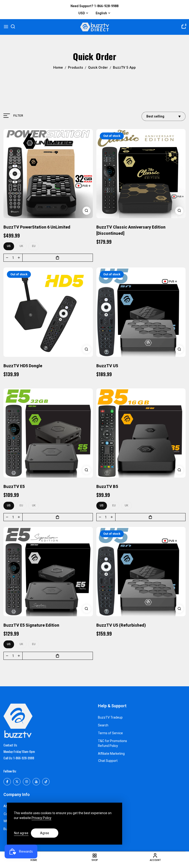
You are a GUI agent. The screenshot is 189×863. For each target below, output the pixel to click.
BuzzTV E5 (14, 486)
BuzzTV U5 (107, 365)
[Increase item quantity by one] (19, 257)
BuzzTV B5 (107, 486)
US (9, 246)
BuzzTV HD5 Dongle (22, 365)
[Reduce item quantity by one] (7, 257)
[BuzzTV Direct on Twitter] (17, 781)
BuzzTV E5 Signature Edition (31, 625)
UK (21, 246)
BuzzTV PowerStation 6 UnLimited (36, 227)
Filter (18, 115)
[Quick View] (87, 211)
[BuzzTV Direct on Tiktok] (46, 781)
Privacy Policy (41, 818)
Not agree (21, 833)
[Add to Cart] (57, 258)
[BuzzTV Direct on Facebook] (7, 781)
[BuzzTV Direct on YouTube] (36, 781)
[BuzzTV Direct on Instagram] (26, 781)
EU (33, 246)
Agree (44, 833)
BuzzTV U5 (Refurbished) (121, 625)
